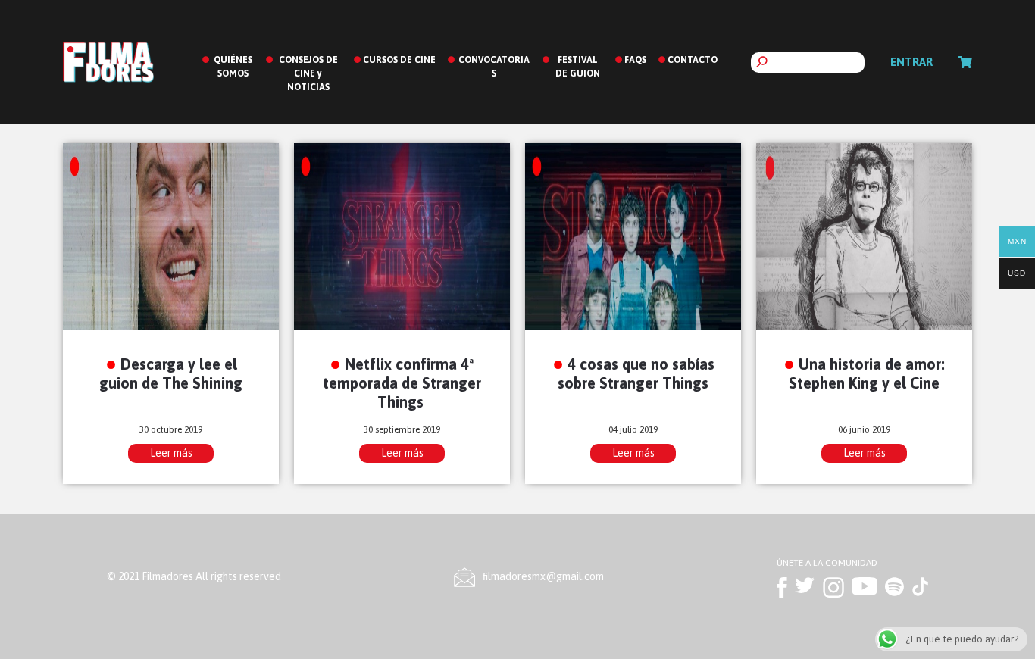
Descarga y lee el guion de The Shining (170, 373)
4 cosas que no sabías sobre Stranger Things (636, 373)
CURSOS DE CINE (399, 60)
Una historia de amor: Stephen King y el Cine (867, 373)
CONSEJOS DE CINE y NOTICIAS (308, 73)
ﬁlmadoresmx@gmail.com (543, 576)
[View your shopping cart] (965, 62)
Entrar (911, 61)
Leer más (171, 453)
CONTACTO (693, 60)
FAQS (635, 60)
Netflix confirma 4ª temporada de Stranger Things (402, 383)
